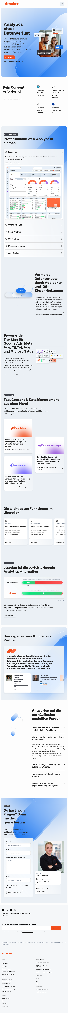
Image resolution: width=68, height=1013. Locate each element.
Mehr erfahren (9, 615)
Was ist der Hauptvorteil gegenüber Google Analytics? (45, 784)
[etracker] (11, 4)
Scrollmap (4, 977)
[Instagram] (15, 910)
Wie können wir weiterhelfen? (15, 857)
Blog (3, 1001)
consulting (5, 1006)
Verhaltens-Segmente (8, 974)
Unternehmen (39, 975)
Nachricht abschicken (14, 892)
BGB (37, 981)
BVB (37, 984)
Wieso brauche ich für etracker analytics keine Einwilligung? (45, 728)
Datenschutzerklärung (28, 932)
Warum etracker (40, 959)
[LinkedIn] (11, 910)
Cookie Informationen (41, 992)
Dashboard (13, 152)
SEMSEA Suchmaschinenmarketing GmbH (21, 685)
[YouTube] (3, 910)
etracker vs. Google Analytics (43, 969)
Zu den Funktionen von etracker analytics (17, 450)
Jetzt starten (8, 57)
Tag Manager (5, 966)
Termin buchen (40, 891)
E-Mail (8, 850)
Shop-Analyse (14, 232)
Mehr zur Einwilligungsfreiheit (12, 99)
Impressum (39, 986)
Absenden (55, 928)
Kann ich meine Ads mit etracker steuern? (46, 775)
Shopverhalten (6, 983)
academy (4, 1003)
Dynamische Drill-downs (8, 971)
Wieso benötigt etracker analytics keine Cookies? (47, 738)
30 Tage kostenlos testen (12, 163)
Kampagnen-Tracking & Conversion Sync (8, 980)
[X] (7, 910)
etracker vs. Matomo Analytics (44, 972)
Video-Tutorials (6, 998)
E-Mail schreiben (41, 888)
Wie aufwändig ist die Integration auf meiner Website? (46, 765)
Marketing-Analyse (16, 246)
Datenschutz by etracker (42, 962)
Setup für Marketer (7, 991)
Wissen (4, 995)
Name (8, 842)
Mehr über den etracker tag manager (16, 487)
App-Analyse (14, 253)
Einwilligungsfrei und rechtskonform (41, 966)
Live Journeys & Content (8, 986)
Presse (37, 978)
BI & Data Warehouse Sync (9, 989)
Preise (3, 959)
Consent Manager (6, 969)
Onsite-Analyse (15, 224)
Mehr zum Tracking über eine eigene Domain (48, 314)
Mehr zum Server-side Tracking (13, 375)
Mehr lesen (8, 542)
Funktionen (5, 963)
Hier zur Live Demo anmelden (12, 61)
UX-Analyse (13, 239)
